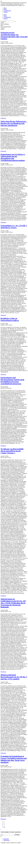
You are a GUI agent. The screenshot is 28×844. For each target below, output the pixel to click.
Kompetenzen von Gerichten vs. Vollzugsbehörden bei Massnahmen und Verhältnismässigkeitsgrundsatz (13, 157)
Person (5, 9)
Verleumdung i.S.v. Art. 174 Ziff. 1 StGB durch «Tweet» (14, 227)
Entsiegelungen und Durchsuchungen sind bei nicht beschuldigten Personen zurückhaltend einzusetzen (12, 381)
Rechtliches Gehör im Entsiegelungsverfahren (10, 319)
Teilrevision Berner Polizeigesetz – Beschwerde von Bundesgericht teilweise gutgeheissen (14, 123)
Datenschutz (6, 840)
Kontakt (5, 12)
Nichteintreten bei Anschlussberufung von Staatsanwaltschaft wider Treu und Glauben (14, 36)
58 (4, 827)
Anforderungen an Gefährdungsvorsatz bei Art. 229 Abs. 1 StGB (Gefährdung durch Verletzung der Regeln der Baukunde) (13, 603)
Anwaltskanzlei (7, 10)
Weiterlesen (3, 118)
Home (5, 8)
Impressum (6, 838)
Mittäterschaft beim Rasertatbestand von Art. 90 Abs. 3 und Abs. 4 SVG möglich (14, 677)
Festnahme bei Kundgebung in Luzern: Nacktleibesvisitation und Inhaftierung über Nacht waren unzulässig (14, 759)
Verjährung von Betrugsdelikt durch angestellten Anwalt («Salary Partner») (12, 451)
